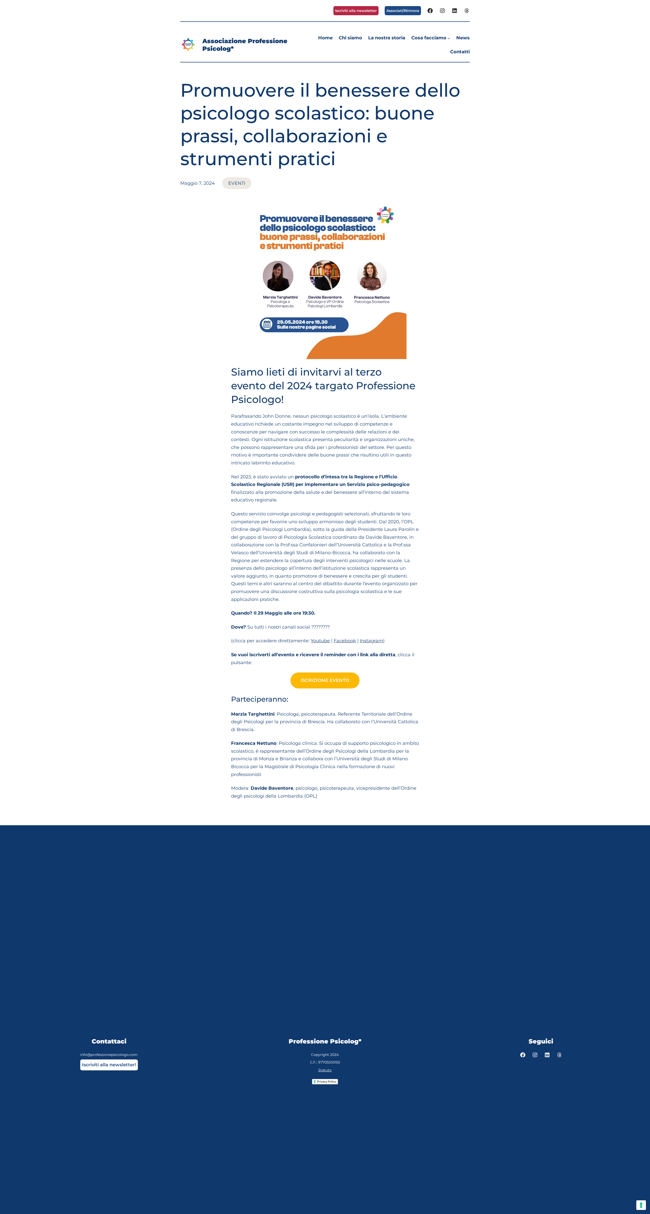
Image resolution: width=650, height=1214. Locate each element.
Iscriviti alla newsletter (356, 10)
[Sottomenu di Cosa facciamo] (448, 38)
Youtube (320, 641)
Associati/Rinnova (402, 10)
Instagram (371, 641)
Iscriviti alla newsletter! (109, 1065)
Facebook (345, 641)
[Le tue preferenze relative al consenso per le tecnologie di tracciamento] (641, 1205)
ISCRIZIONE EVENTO (325, 680)
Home (325, 38)
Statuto (325, 1070)
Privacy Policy (326, 1081)
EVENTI (236, 183)
